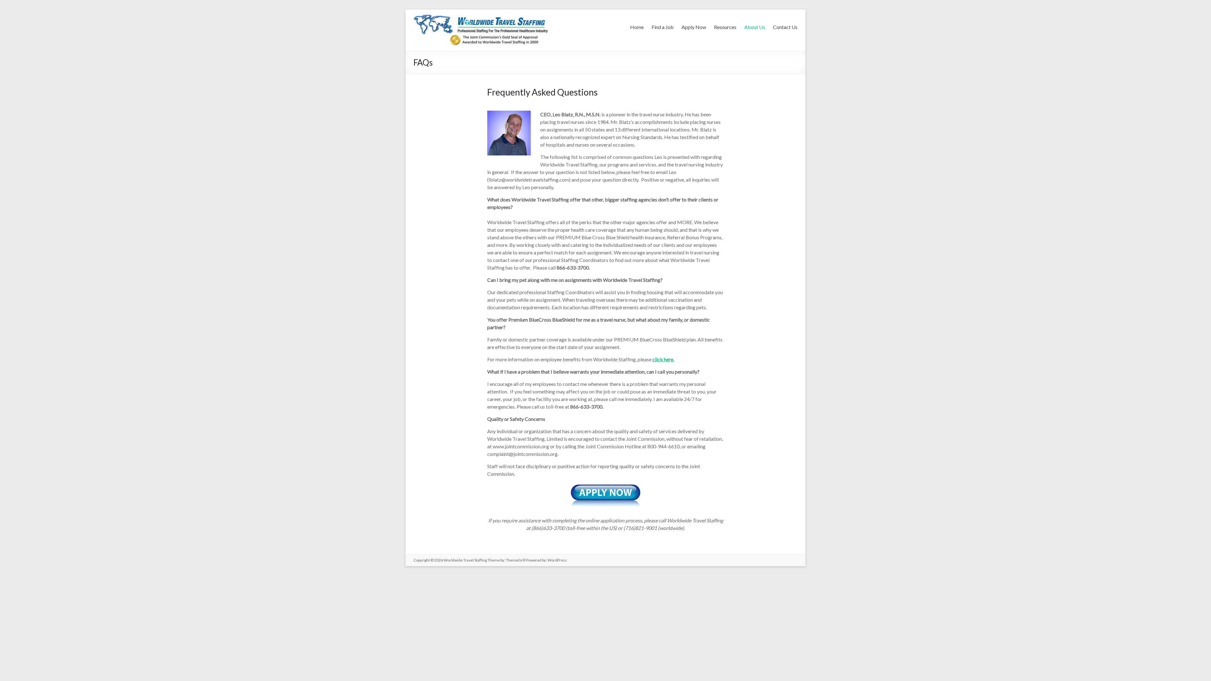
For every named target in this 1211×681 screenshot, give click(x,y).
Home (637, 27)
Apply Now (694, 27)
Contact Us (785, 27)
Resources (725, 27)
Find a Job (663, 27)
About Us (754, 27)
